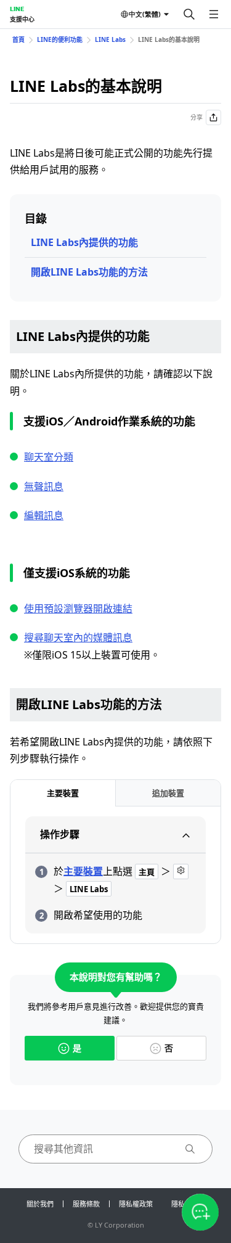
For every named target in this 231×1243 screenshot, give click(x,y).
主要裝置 (83, 871)
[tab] (62, 793)
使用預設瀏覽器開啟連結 (78, 608)
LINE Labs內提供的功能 (84, 242)
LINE (17, 8)
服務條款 (86, 1203)
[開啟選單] (213, 14)
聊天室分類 (48, 457)
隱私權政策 (136, 1203)
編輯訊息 (43, 515)
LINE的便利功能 (60, 39)
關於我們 (40, 1203)
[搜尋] (189, 14)
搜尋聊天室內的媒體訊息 (78, 637)
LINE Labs (110, 39)
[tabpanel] (115, 874)
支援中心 (22, 19)
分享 (196, 117)
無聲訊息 (43, 486)
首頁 (18, 39)
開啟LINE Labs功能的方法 (89, 272)
